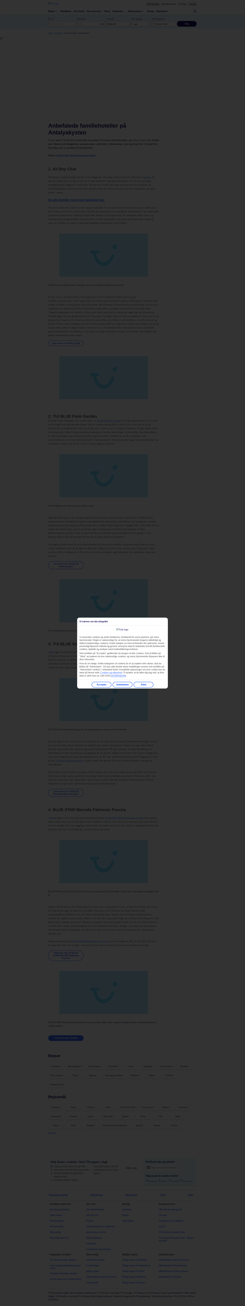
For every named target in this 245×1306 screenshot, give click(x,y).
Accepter (101, 684)
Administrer (122, 684)
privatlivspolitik (118, 675)
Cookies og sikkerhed (111, 672)
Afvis (143, 684)
